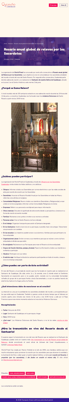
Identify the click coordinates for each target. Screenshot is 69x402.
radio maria (30, 373)
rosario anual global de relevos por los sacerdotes (18, 377)
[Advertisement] (34, 23)
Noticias (10, 43)
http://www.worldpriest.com (12, 360)
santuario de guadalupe (57, 377)
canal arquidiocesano (17, 373)
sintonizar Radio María (14, 345)
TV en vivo (53, 5)
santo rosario (42, 377)
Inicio (5, 43)
